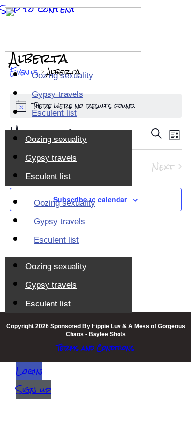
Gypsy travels (57, 94)
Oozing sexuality (62, 75)
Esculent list (54, 113)
